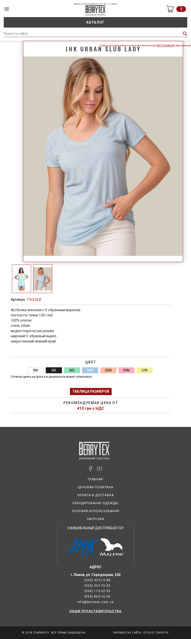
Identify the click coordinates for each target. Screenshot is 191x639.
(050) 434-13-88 (97, 580)
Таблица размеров (90, 391)
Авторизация (166, 45)
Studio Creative (156, 632)
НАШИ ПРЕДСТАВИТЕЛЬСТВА (95, 611)
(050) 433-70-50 (97, 585)
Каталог (95, 22)
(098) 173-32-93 (97, 591)
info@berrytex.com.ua (95, 602)
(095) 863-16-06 (97, 596)
